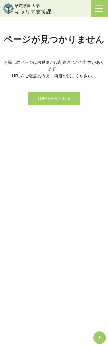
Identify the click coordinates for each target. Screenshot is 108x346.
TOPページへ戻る (54, 98)
